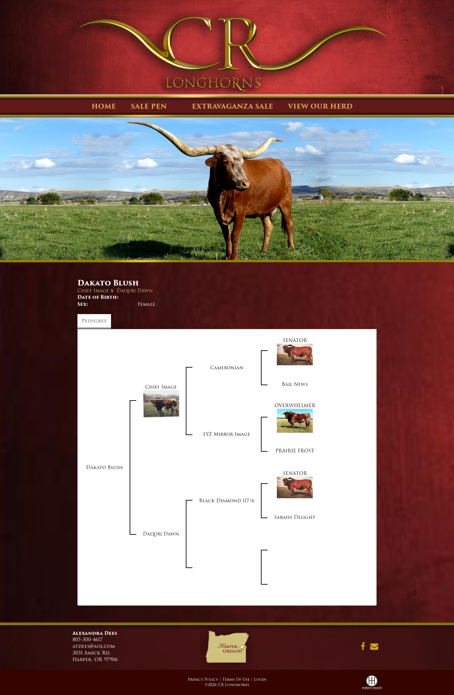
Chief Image (93, 290)
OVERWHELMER (295, 405)
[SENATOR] (295, 354)
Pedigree (94, 320)
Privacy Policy (203, 679)
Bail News (295, 384)
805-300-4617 (87, 639)
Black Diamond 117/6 (226, 500)
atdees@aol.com (93, 646)
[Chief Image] (161, 404)
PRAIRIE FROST (295, 450)
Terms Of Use (236, 679)
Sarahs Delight (294, 517)
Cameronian (226, 367)
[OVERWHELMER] (295, 420)
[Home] (227, 649)
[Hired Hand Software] (372, 685)
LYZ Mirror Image (226, 434)
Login (260, 679)
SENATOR (295, 340)
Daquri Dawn (135, 290)
